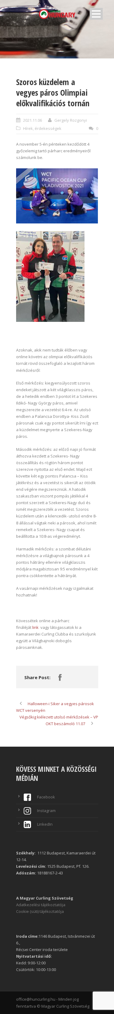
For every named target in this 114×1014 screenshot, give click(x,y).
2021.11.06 (32, 120)
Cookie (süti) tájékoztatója (40, 911)
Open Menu (96, 14)
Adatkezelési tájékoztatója (40, 904)
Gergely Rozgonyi (70, 120)
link (36, 627)
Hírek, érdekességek (42, 128)
